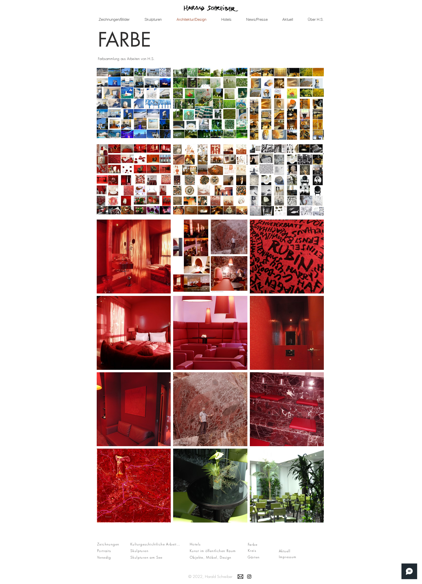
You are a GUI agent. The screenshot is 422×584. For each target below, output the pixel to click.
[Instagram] (249, 576)
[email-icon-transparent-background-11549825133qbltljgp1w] (240, 576)
